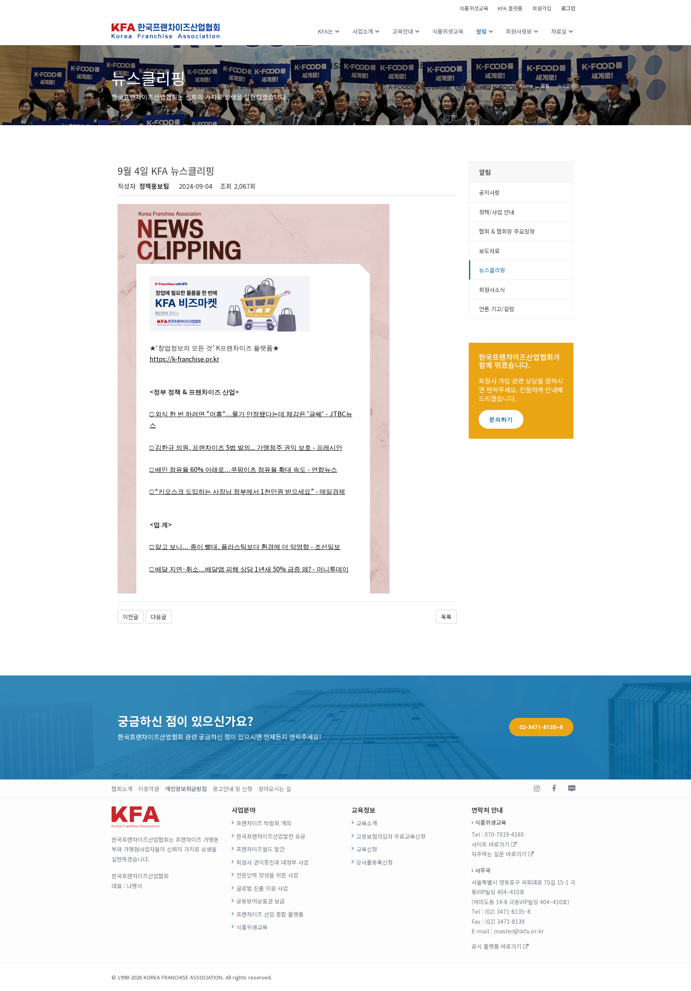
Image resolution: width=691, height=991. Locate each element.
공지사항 (489, 192)
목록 (446, 617)
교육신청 (366, 849)
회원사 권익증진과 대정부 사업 (272, 862)
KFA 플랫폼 (510, 8)
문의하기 (501, 419)
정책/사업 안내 (496, 212)
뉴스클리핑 (568, 85)
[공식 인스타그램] (537, 788)
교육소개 (366, 823)
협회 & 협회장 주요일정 (507, 231)
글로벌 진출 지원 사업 (262, 888)
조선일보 (327, 546)
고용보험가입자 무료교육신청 (390, 836)
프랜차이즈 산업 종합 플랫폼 (270, 914)
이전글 (130, 617)
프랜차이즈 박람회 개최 (264, 823)
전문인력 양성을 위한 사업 (267, 875)
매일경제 (332, 491)
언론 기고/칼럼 (496, 309)
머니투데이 (333, 569)
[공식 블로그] (571, 788)
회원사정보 (519, 31)
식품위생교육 (473, 8)
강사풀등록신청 (374, 862)
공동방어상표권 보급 (260, 901)
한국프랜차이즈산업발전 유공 (271, 836)
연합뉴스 (324, 469)
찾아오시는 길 (274, 789)
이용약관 (148, 789)
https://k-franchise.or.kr (184, 359)
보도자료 (489, 251)
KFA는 (325, 31)
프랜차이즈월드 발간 (260, 849)
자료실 (559, 31)
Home (526, 85)
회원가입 (541, 8)
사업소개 (362, 31)
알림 (481, 31)
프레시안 (329, 447)
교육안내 (402, 31)
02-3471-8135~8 (541, 727)
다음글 (158, 617)
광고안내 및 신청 (232, 789)
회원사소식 (492, 290)
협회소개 (122, 789)
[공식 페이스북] (554, 788)
